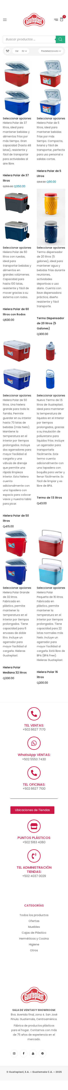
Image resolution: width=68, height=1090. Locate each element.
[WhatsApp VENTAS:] (34, 743)
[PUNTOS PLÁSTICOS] (34, 826)
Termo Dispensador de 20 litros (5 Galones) (50, 323)
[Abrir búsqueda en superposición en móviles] (34, 39)
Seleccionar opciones (17, 118)
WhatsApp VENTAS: (34, 754)
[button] (61, 19)
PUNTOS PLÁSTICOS (34, 837)
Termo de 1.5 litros (49, 498)
